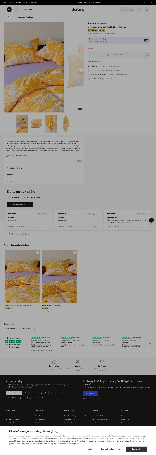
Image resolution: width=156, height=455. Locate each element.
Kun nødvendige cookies (111, 449)
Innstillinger (91, 449)
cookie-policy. (74, 444)
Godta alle (136, 449)
